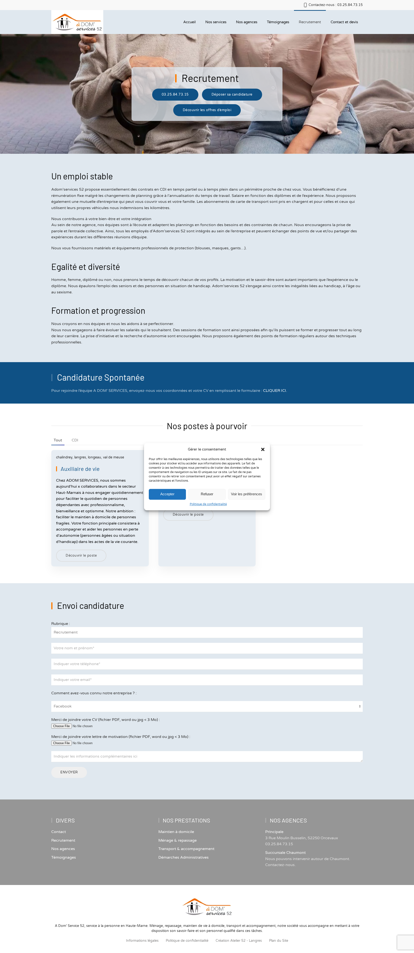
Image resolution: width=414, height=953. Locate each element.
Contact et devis (344, 22)
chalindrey (64, 457)
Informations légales (142, 941)
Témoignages (63, 857)
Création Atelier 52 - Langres (239, 941)
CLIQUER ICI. (275, 390)
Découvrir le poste (81, 556)
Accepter (167, 494)
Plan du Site (278, 941)
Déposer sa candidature (232, 94)
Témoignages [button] (278, 22)
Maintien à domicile (176, 831)
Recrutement (310, 22)
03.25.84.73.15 (175, 94)
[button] (262, 449)
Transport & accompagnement (186, 848)
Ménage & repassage (177, 840)
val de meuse (113, 457)
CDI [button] (75, 440)
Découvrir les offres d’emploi (207, 110)
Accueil (189, 22)
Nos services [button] (215, 22)
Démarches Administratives (183, 857)
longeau (94, 457)
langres (80, 457)
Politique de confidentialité (208, 504)
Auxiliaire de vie (80, 468)
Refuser (207, 494)
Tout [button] (58, 440)
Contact (58, 831)
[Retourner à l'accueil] (77, 22)
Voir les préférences (246, 494)
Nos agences (246, 22)
